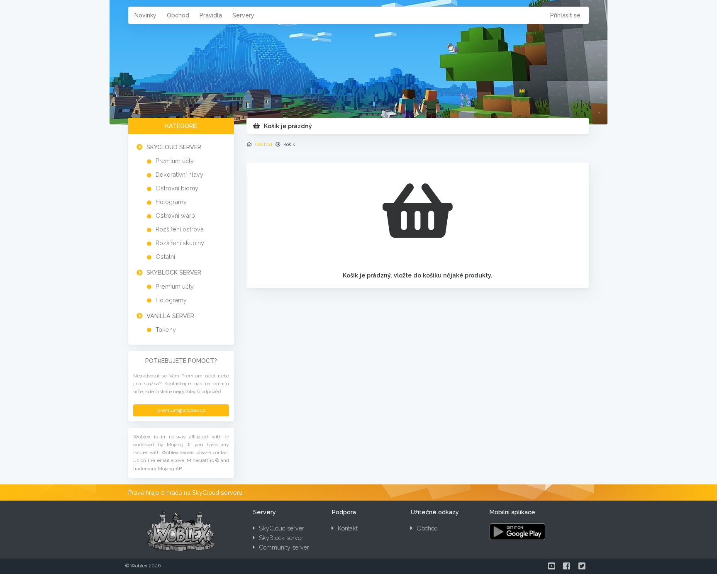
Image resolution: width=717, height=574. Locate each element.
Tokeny (166, 329)
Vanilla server (170, 315)
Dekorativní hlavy (179, 174)
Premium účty (175, 160)
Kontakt (348, 528)
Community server (284, 547)
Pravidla (211, 15)
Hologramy (171, 201)
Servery (243, 15)
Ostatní (165, 256)
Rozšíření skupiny (180, 242)
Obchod (178, 15)
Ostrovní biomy (177, 188)
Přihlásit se (565, 15)
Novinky (145, 15)
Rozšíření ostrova (180, 229)
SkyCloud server (173, 147)
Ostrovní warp (175, 215)
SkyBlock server (173, 272)
